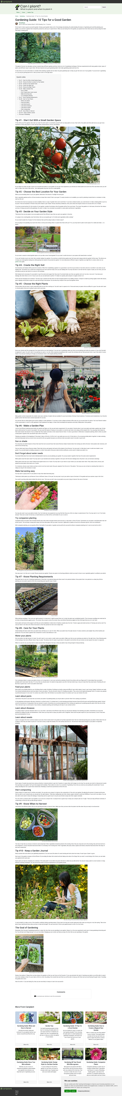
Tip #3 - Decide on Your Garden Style (28, 83)
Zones (22, 1)
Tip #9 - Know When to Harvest (27, 111)
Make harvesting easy (26, 94)
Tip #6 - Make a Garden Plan (26, 88)
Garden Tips (30, 12)
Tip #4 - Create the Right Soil (26, 85)
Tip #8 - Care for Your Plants (26, 99)
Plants (17, 1)
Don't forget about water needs (29, 92)
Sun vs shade (24, 90)
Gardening (22, 16)
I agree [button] (67, 1091)
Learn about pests (25, 104)
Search (104, 7)
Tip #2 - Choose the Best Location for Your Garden (31, 82)
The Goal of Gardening (24, 114)
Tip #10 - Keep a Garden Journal (27, 112)
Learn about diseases (26, 106)
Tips (16, 1094)
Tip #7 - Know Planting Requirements (28, 97)
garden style (18, 261)
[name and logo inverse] (6, 1088)
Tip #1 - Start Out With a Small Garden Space (30, 80)
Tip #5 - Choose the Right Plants (27, 87)
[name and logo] (6, 1)
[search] (25, 1)
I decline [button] (73, 1091)
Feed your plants (25, 102)
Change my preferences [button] (83, 1091)
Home (16, 16)
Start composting (25, 109)
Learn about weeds (26, 107)
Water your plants (25, 100)
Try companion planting (27, 95)
